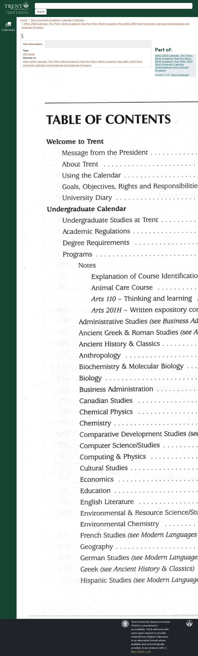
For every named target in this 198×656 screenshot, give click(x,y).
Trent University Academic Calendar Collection (57, 20)
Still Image (29, 54)
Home (23, 20)
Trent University (180, 74)
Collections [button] (8, 30)
